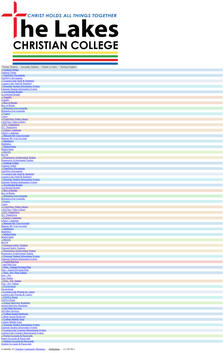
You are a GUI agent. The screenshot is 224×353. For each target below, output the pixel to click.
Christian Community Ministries (29, 349)
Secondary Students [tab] (30, 67)
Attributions (54, 349)
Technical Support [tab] (68, 67)
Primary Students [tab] (10, 67)
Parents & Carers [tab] (49, 67)
